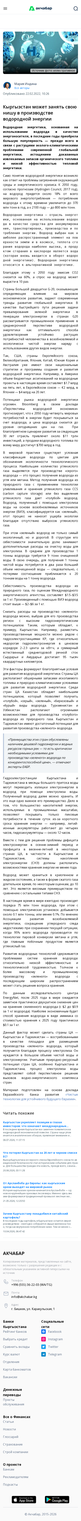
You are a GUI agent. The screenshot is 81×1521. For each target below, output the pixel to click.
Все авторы (21, 88)
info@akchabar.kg (24, 1297)
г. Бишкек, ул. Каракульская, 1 (33, 1309)
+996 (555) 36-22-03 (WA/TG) (31, 1285)
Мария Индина (25, 84)
